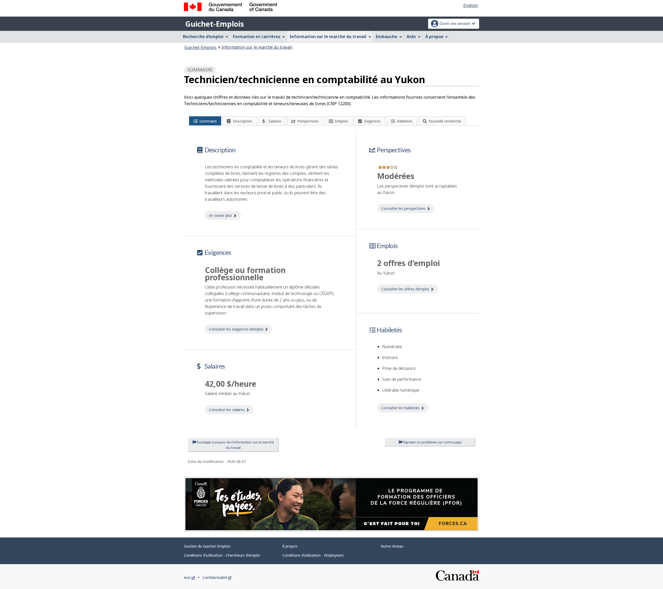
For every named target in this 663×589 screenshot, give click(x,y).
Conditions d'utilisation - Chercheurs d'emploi (222, 555)
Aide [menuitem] (411, 36)
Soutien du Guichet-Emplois (207, 546)
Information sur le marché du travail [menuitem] (328, 36)
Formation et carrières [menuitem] (256, 36)
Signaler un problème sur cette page (432, 442)
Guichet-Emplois (214, 24)
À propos (290, 546)
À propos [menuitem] (434, 36)
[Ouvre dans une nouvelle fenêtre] (331, 504)
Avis (189, 577)
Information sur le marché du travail (256, 47)
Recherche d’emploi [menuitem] (203, 36)
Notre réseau (392, 546)
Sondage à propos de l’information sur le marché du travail (235, 445)
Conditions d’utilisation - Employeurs (313, 555)
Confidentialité (217, 577)
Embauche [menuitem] (386, 36)
